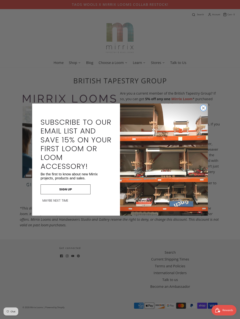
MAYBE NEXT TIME (55, 200)
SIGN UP (65, 189)
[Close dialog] (203, 108)
